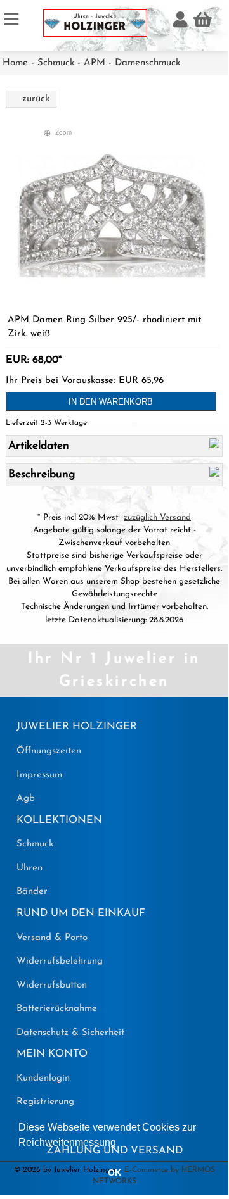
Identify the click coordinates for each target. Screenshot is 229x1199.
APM (94, 63)
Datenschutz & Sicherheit (70, 1033)
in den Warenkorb (111, 401)
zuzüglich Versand (157, 517)
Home (15, 63)
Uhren (29, 868)
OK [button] (114, 1172)
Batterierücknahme (56, 1009)
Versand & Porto (52, 938)
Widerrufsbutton (51, 985)
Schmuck (55, 63)
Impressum (39, 775)
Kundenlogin (43, 1078)
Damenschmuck (147, 63)
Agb (25, 798)
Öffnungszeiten (48, 751)
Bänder (32, 891)
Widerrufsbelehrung (59, 961)
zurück (35, 99)
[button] (120, 1143)
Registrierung (45, 1102)
